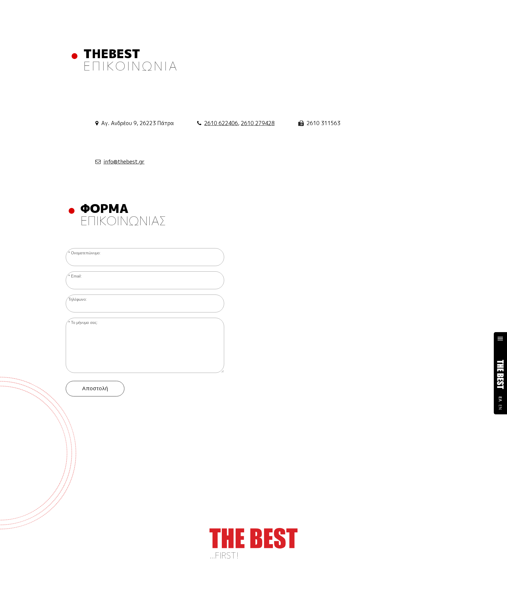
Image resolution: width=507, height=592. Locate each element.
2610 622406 (221, 123)
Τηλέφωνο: (77, 299)
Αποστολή (95, 388)
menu (500, 338)
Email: (76, 276)
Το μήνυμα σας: (84, 323)
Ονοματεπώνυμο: (86, 253)
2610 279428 (258, 123)
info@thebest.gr (124, 161)
